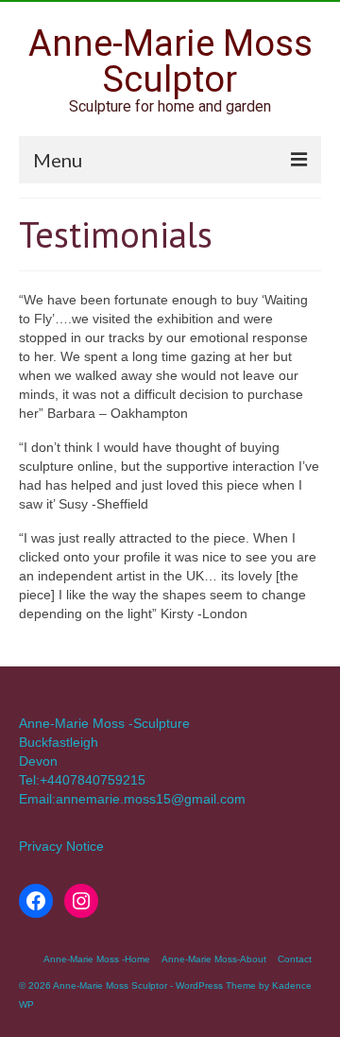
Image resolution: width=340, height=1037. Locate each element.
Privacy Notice (61, 846)
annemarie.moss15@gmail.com (151, 798)
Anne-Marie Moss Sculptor (170, 61)
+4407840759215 (92, 779)
